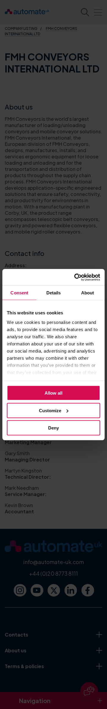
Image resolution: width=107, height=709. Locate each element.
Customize (50, 410)
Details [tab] (53, 292)
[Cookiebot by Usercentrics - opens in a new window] (75, 277)
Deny (53, 427)
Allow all (53, 393)
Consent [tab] (19, 292)
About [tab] (87, 292)
